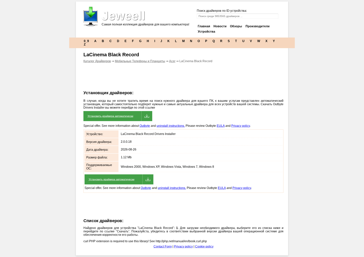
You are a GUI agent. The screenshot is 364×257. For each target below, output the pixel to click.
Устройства (206, 31)
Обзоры (236, 26)
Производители (258, 26)
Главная (204, 26)
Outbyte (145, 125)
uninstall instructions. (171, 125)
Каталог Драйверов (97, 61)
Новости (220, 26)
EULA (221, 125)
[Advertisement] (149, 79)
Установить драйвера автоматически (110, 116)
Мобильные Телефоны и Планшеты (140, 61)
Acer (172, 61)
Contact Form (163, 246)
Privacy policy (240, 125)
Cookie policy (204, 246)
